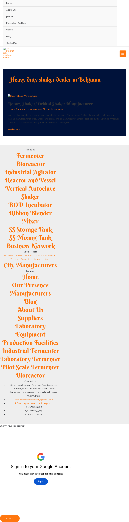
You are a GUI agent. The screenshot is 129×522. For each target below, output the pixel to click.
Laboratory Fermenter (30, 359)
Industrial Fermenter (30, 351)
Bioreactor (30, 164)
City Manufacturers (30, 265)
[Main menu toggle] (123, 53)
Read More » (14, 129)
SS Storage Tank (30, 229)
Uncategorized (35, 109)
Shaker (30, 196)
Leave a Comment (16, 109)
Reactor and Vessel (30, 180)
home (9, 3)
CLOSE (9, 518)
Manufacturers (30, 293)
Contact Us (11, 43)
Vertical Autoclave (30, 188)
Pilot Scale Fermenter (30, 367)
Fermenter (30, 155)
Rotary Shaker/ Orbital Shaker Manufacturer (50, 103)
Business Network (30, 246)
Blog (8, 36)
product (10, 16)
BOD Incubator (30, 205)
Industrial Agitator (30, 172)
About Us (30, 310)
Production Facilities (15, 23)
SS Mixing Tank (30, 237)
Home (30, 277)
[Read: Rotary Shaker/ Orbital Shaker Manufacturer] (22, 96)
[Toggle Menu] (111, 16)
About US (11, 10)
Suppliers (30, 318)
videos (9, 29)
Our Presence (30, 285)
